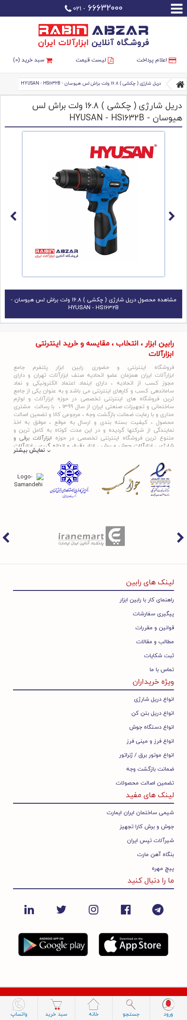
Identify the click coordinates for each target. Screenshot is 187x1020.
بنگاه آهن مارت (155, 855)
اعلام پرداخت (153, 60)
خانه (94, 1014)
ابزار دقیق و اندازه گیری (66, 446)
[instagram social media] (93, 909)
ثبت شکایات (159, 656)
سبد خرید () (29, 60)
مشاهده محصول (94, 304)
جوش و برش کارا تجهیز (147, 827)
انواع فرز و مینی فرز (150, 741)
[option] (93, 535)
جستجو (131, 1014)
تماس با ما (162, 670)
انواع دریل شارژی (154, 699)
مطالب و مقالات (155, 642)
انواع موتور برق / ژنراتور (146, 755)
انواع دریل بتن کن (152, 713)
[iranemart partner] (93, 535)
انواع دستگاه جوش (151, 727)
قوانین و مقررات (154, 628)
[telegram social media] (158, 909)
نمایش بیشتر (29, 450)
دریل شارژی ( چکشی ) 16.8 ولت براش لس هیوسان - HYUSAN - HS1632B (91, 83)
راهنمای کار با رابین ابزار (147, 600)
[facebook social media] (126, 909)
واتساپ (18, 1014)
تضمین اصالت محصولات (145, 783)
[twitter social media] (61, 909)
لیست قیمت (92, 60)
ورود (168, 1014)
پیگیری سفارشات (153, 614)
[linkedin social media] (29, 909)
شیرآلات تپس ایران (150, 841)
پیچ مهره (163, 869)
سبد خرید (56, 1014)
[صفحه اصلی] (180, 84)
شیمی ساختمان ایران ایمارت (140, 813)
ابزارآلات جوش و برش (127, 446)
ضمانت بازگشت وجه (150, 769)
